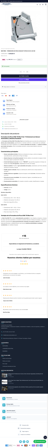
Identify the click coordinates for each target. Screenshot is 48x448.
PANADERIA (4, 351)
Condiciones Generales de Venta (9, 366)
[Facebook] (20, 441)
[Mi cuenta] (40, 4)
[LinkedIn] (27, 441)
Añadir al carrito (25, 76)
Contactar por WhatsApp (9, 126)
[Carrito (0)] (43, 4)
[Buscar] (37, 4)
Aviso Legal (4, 363)
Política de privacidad (6, 358)
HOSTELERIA (5, 345)
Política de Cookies (6, 361)
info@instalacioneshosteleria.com (11, 128)
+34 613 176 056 (7, 124)
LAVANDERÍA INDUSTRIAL (7, 348)
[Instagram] (24, 441)
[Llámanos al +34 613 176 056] (45, 437)
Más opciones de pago (24, 82)
